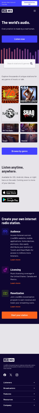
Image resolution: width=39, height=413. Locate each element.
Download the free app (29, 3)
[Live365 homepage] (7, 11)
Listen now (19, 39)
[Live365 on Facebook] (5, 375)
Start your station (19, 315)
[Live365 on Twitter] (11, 375)
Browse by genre (20, 151)
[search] (32, 63)
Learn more (15, 259)
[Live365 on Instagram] (17, 375)
